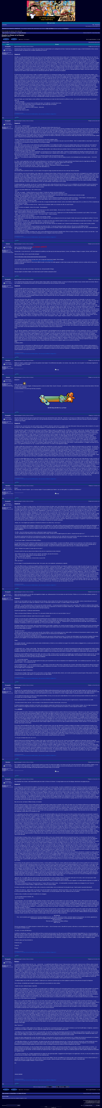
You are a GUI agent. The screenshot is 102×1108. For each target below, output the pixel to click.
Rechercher (97, 24)
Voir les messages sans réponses (8, 31)
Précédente (94, 39)
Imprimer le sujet (6, 42)
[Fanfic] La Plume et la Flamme (13, 35)
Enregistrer (66, 28)
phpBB (46, 1106)
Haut (3, 117)
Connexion (4, 24)
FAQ (93, 24)
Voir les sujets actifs (18, 31)
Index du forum (5, 32)
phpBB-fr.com (53, 1107)
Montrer (20, 1074)
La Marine (9, 36)
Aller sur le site (51, 23)
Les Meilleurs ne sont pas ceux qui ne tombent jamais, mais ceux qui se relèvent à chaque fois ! (35, 114)
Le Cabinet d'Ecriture (21, 32)
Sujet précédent (91, 42)
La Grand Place (13, 32)
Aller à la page (88, 39)
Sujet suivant (97, 42)
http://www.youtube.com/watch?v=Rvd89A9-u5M (42, 260)
